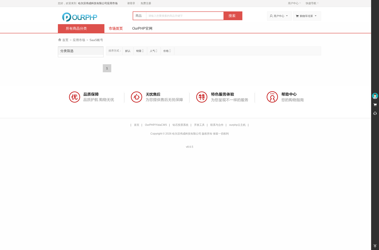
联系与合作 (216, 124)
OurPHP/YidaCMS (156, 124)
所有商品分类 (76, 28)
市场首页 (116, 28)
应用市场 (79, 40)
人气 (152, 50)
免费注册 (146, 3)
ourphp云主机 (237, 124)
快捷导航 (311, 3)
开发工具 (199, 124)
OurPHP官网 (142, 28)
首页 (65, 40)
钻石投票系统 (180, 124)
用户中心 (293, 3)
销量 (138, 50)
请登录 (131, 3)
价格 (166, 50)
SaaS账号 (96, 40)
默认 (128, 50)
